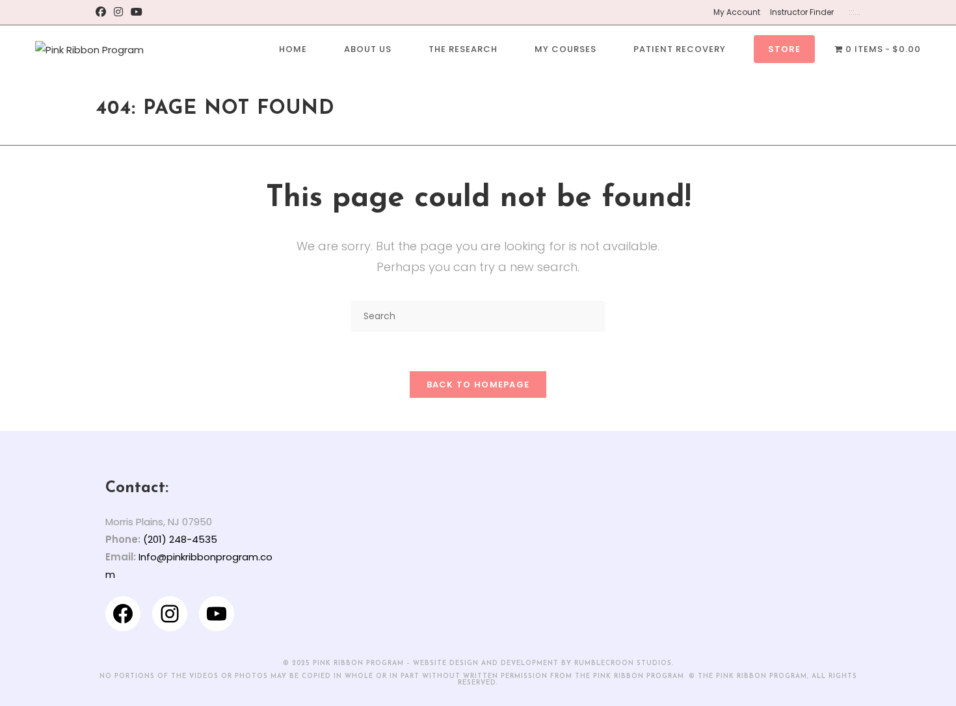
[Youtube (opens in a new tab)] (136, 12)
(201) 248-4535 (180, 539)
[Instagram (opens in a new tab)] (118, 12)
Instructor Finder (802, 12)
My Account (736, 12)
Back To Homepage (478, 384)
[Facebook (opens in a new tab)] (103, 12)
